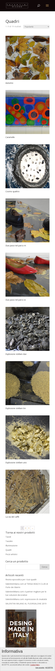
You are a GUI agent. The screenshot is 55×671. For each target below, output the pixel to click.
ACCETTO (49, 667)
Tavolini (9, 541)
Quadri (9, 550)
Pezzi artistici (11, 554)
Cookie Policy (35, 665)
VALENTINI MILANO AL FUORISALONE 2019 (26, 603)
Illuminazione (11, 545)
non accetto (40, 667)
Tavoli (8, 536)
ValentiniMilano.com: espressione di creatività (26, 599)
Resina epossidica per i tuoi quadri (21, 579)
